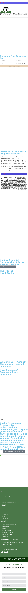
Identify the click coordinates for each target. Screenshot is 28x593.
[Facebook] (2, 552)
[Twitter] (7, 552)
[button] (14, 17)
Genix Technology (19, 559)
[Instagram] (5, 552)
